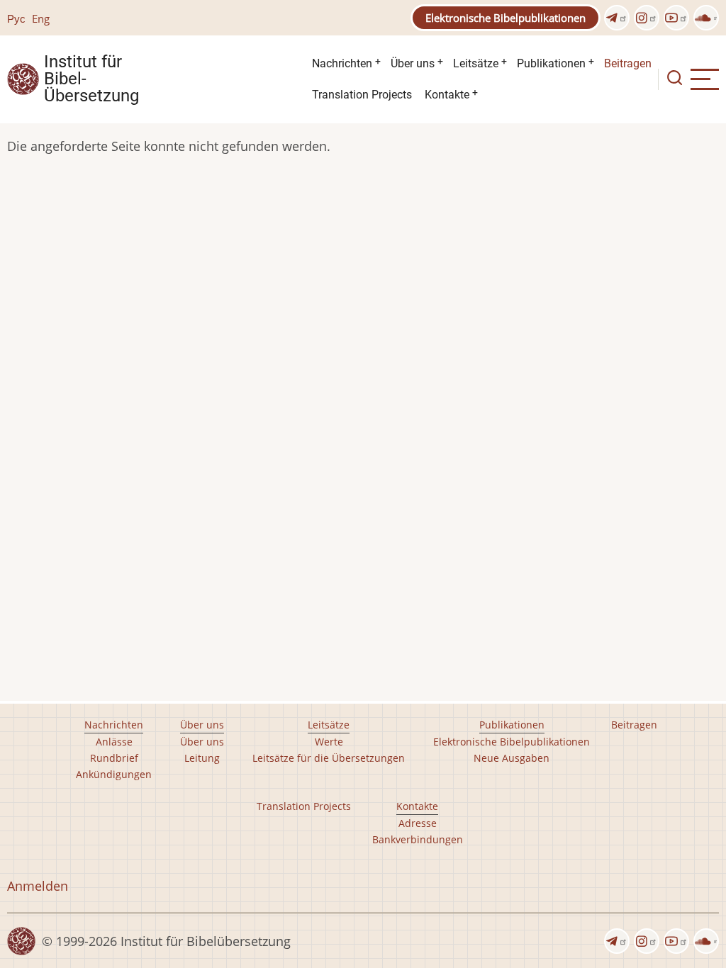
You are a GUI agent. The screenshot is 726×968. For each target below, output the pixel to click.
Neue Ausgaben (511, 758)
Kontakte (447, 94)
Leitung (202, 758)
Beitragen (628, 63)
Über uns (413, 63)
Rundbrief (114, 758)
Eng (41, 18)
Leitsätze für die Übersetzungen (328, 758)
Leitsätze (475, 63)
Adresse (417, 823)
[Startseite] (23, 77)
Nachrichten (342, 63)
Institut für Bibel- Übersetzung (91, 79)
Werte (329, 741)
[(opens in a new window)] (617, 17)
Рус (16, 18)
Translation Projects (362, 94)
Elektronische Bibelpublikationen (505, 18)
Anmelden (37, 885)
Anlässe (114, 741)
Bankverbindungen (417, 839)
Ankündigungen (114, 774)
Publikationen (551, 63)
